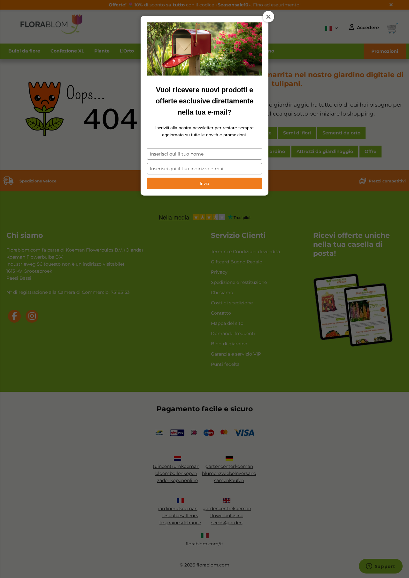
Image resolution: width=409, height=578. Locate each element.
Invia (204, 183)
